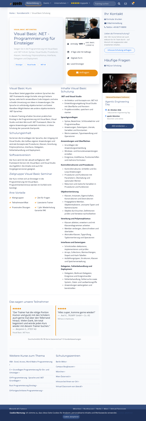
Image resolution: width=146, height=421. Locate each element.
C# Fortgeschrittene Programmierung (25, 390)
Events (46, 3)
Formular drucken (114, 19)
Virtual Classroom (118, 409)
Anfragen (84, 72)
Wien (106, 409)
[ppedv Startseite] (15, 4)
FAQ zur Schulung (113, 65)
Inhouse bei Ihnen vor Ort (67, 381)
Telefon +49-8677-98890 (116, 27)
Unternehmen (60, 3)
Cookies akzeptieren (71, 417)
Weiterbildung (32, 3)
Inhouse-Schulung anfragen (119, 50)
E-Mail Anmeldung (114, 23)
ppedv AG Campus (19, 409)
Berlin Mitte (61, 361)
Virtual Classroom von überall (69, 386)
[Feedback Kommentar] (125, 3)
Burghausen (88, 409)
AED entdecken (119, 126)
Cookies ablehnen (125, 413)
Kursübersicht (23, 13)
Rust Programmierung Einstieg (22, 385)
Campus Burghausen (65, 366)
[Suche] (119, 3)
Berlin (98, 409)
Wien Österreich (63, 376)
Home (12, 13)
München (60, 371)
